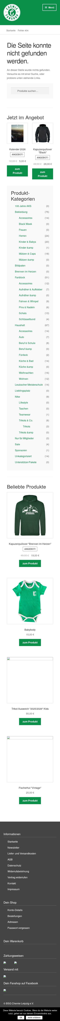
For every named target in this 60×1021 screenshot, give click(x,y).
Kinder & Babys (27, 241)
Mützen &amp (26, 259)
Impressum (14, 889)
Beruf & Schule (27, 343)
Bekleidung (21, 212)
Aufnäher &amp (27, 295)
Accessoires (25, 218)
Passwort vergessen (19, 928)
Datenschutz (14, 865)
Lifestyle (23, 402)
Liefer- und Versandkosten (22, 853)
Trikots (26, 426)
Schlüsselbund (27, 319)
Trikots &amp (26, 432)
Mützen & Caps (27, 253)
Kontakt (12, 883)
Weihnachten (26, 372)
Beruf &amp (25, 349)
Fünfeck (23, 355)
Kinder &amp (26, 247)
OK (21, 1018)
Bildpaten (20, 265)
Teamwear (24, 414)
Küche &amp (26, 366)
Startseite (11, 30)
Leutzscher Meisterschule (29, 384)
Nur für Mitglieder (24, 438)
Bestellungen (15, 916)
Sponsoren (21, 450)
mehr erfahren (34, 1018)
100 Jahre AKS (23, 206)
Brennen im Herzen (25, 271)
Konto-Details (15, 910)
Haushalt (20, 325)
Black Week (25, 224)
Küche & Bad (26, 361)
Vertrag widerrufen (18, 877)
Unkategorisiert (23, 456)
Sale (17, 444)
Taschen (23, 408)
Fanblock (20, 277)
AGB (10, 859)
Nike (17, 396)
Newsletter (13, 847)
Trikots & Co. (26, 420)
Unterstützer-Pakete (25, 462)
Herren (22, 235)
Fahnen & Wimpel (28, 301)
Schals (22, 313)
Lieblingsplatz (22, 390)
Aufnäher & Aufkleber (30, 289)
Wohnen (23, 379)
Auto (21, 337)
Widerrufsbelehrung (18, 871)
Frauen (23, 229)
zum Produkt (17, 171)
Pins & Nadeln (27, 307)
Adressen (13, 922)
